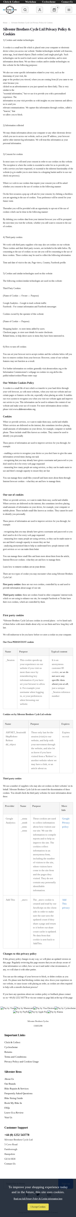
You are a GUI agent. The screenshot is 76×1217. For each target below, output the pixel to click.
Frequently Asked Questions (18, 1093)
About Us (9, 1079)
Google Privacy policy (66, 822)
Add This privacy (66, 904)
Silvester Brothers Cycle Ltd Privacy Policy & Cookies (32, 23)
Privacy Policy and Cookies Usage (21, 1061)
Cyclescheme (11, 1047)
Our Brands (10, 1083)
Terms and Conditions (15, 1056)
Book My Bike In (13, 1103)
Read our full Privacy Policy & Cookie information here (38, 1199)
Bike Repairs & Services (16, 1088)
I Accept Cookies (38, 1207)
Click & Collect (12, 1042)
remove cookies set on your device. (30, 567)
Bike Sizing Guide (13, 1098)
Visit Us (8, 1117)
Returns (8, 1052)
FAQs (7, 1107)
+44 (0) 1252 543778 (16, 1134)
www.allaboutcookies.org (24, 409)
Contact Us (9, 1163)
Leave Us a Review (13, 1112)
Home (5, 23)
